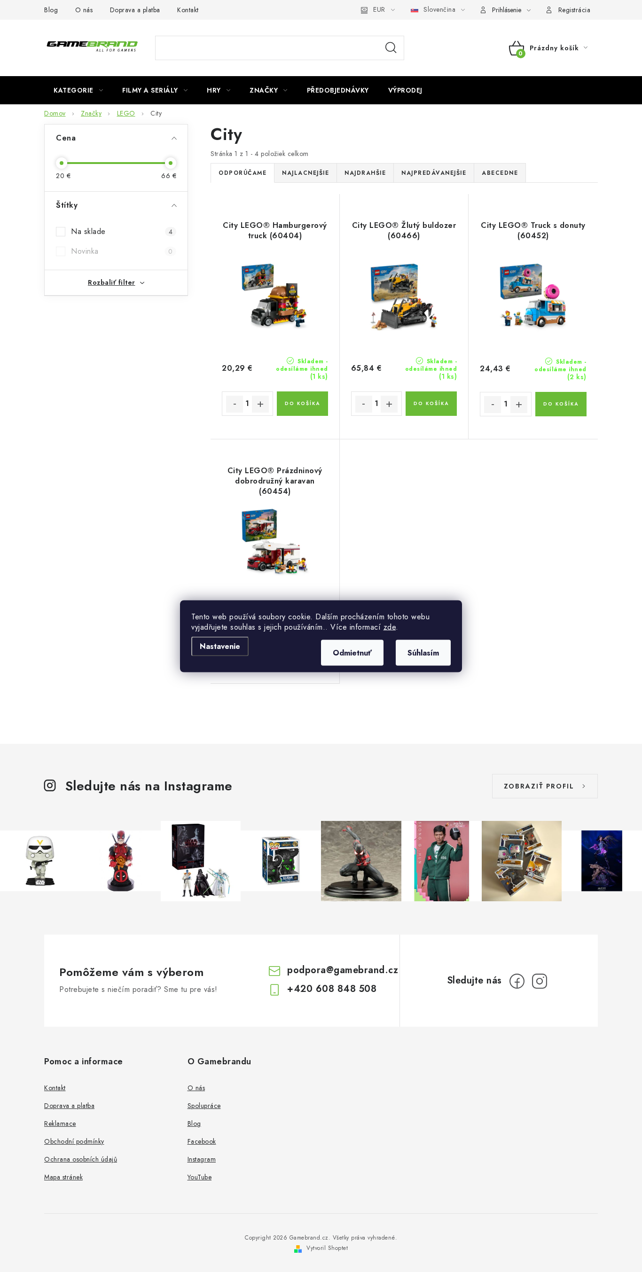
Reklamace (60, 1123)
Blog (51, 10)
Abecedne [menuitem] (500, 173)
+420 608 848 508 (331, 989)
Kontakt (188, 10)
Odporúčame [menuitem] (242, 173)
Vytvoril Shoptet (327, 1248)
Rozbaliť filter (111, 282)
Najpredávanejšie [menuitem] (433, 173)
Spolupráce (204, 1105)
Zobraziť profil (539, 786)
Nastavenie (220, 645)
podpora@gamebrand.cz (342, 970)
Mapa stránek (63, 1177)
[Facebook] (517, 981)
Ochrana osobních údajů (80, 1159)
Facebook (202, 1141)
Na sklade (121, 231)
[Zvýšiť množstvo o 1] (260, 404)
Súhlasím (423, 652)
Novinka (121, 251)
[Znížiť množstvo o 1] (234, 404)
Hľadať (391, 48)
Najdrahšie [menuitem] (365, 173)
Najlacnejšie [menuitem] (305, 173)
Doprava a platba (135, 10)
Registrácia (574, 10)
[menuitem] (78, 90)
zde (390, 626)
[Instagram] (539, 981)
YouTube (200, 1177)
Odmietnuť (352, 652)
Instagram (202, 1159)
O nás (84, 10)
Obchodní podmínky (74, 1141)
